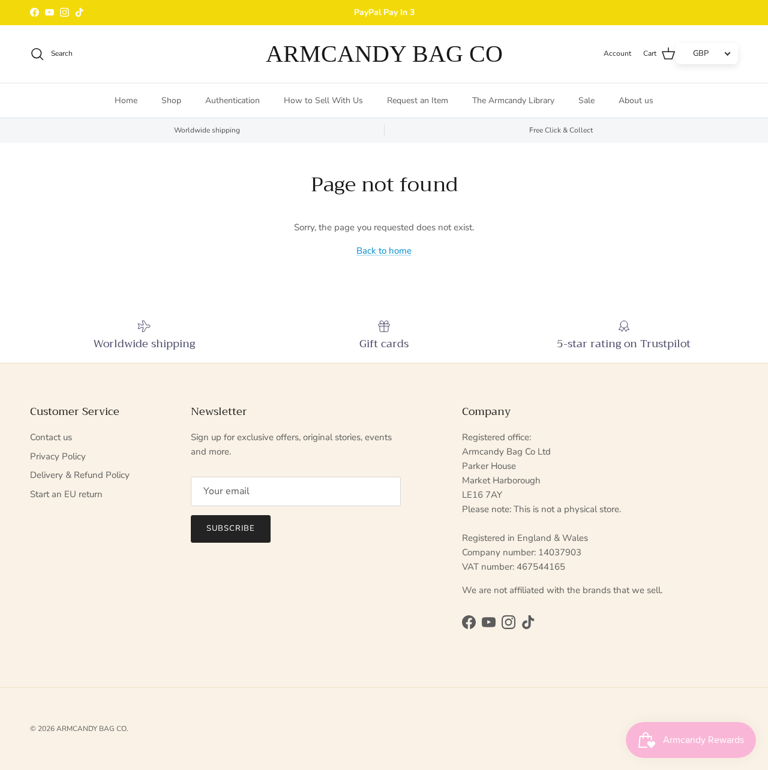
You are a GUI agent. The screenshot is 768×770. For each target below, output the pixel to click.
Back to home (384, 251)
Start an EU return (66, 494)
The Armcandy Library (513, 100)
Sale (586, 100)
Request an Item (417, 100)
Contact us (51, 437)
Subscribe (230, 528)
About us (636, 100)
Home (126, 100)
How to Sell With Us (323, 100)
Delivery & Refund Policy (80, 475)
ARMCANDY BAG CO (91, 728)
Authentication (232, 100)
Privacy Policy (58, 456)
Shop (171, 100)
